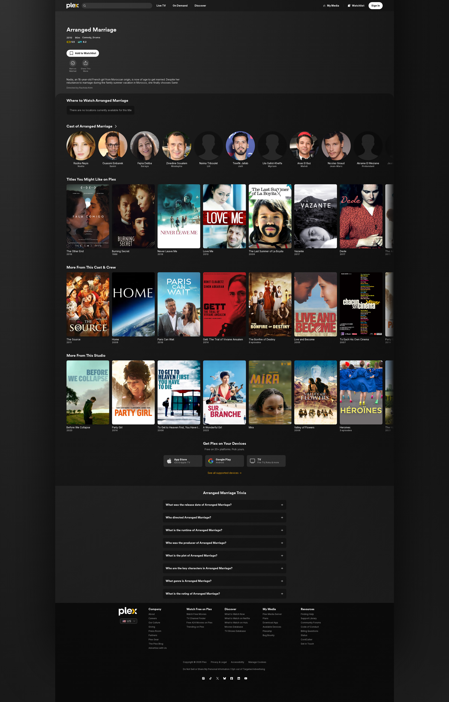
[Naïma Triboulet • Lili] (208, 149)
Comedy (86, 37)
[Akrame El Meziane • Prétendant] (368, 149)
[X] (217, 678)
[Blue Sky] (224, 678)
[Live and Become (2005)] (315, 308)
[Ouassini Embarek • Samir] (112, 149)
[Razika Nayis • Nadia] (81, 149)
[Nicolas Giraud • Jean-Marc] (336, 149)
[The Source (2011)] (88, 308)
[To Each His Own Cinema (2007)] (361, 308)
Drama (96, 37)
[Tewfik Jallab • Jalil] (240, 149)
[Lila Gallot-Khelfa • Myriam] (272, 149)
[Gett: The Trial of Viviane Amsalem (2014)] (224, 308)
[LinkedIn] (238, 678)
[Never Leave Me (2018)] (179, 220)
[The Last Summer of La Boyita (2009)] (270, 220)
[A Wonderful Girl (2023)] (224, 396)
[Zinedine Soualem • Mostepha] (176, 149)
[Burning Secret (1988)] (133, 220)
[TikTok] (210, 678)
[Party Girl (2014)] (133, 396)
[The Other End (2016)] (88, 220)
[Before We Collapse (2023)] (88, 396)
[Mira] (270, 396)
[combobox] (119, 5)
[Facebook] (231, 678)
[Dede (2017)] (361, 220)
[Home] (73, 5)
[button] (85, 66)
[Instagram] (203, 678)
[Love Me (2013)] (224, 220)
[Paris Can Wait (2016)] (179, 308)
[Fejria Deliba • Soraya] (144, 149)
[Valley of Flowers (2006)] (315, 396)
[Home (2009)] (133, 308)
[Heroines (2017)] (361, 396)
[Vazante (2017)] (315, 220)
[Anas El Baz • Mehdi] (304, 149)
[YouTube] (245, 678)
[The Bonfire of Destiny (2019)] (270, 308)
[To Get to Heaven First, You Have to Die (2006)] (179, 396)
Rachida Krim (86, 87)
